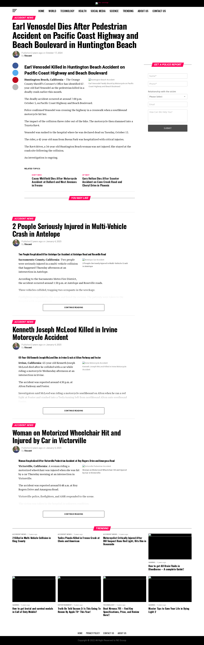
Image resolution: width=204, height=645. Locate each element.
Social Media (98, 11)
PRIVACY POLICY (93, 633)
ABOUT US (143, 11)
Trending (128, 11)
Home (41, 11)
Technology (67, 11)
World (52, 11)
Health (82, 11)
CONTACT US (159, 11)
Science (114, 11)
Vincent (28, 56)
